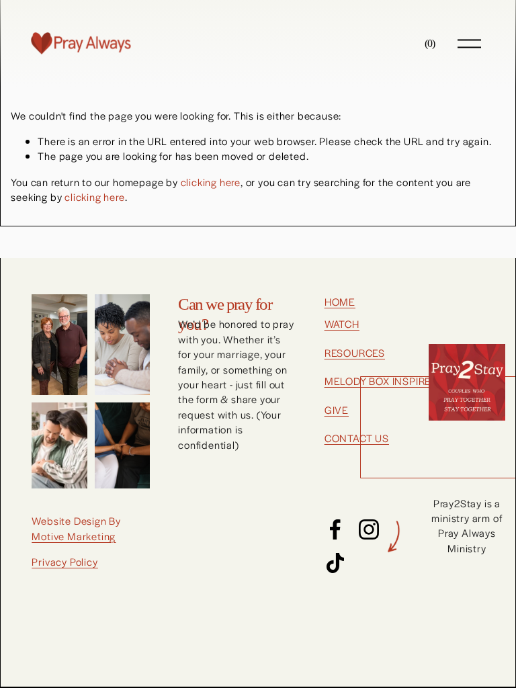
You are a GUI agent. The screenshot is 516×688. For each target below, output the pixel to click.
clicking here (211, 182)
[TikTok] (335, 563)
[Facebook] (335, 529)
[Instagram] (369, 529)
